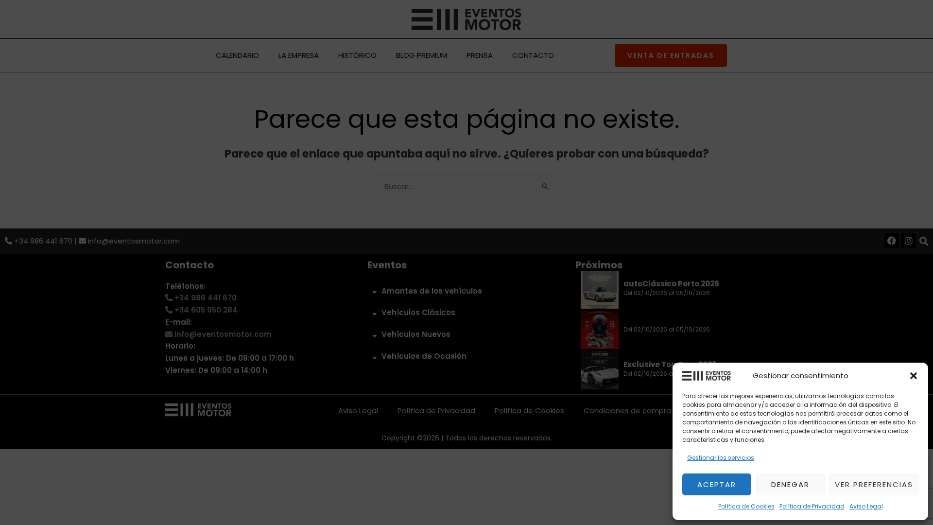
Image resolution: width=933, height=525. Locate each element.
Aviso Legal (866, 506)
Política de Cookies (746, 506)
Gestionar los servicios (720, 458)
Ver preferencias (874, 484)
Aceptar (716, 484)
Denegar (790, 484)
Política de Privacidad (812, 506)
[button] (913, 376)
